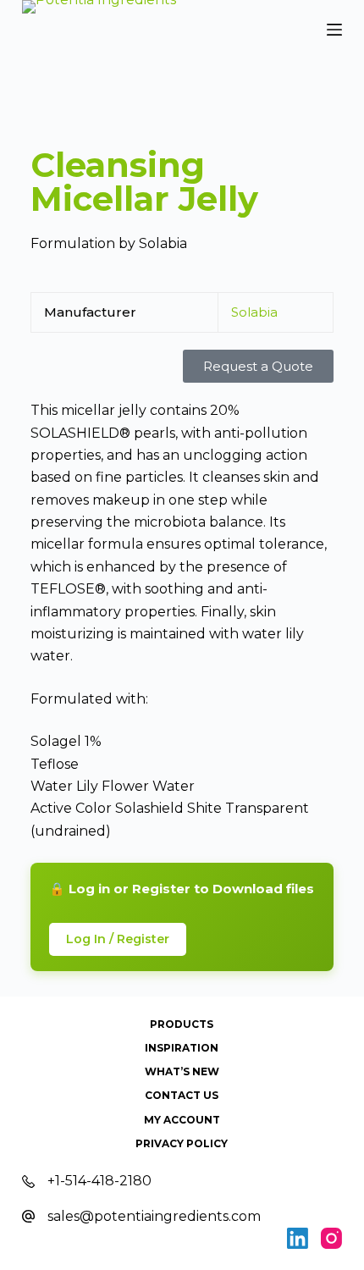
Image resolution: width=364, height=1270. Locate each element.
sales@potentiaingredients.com (154, 1216)
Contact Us (181, 1095)
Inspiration (181, 1047)
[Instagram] (331, 1238)
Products (181, 1024)
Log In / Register (117, 939)
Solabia (254, 312)
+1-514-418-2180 (99, 1181)
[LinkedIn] (297, 1238)
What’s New (182, 1071)
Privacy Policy (181, 1143)
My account (182, 1119)
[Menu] (334, 29)
